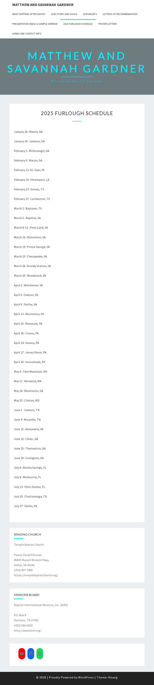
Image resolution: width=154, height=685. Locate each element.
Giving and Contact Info (26, 33)
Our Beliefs (90, 14)
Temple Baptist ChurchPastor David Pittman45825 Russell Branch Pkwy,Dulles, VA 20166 (31, 555)
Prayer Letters (107, 24)
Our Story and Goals (64, 14)
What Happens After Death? (28, 14)
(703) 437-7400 (23, 570)
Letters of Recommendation (120, 14)
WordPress (86, 677)
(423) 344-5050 (23, 625)
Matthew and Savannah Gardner (42, 4)
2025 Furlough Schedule (78, 24)
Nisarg (113, 677)
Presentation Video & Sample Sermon (34, 24)
